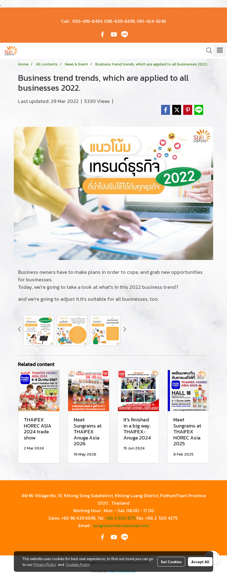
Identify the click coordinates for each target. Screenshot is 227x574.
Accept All (200, 561)
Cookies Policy (78, 564)
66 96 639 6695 (79, 518)
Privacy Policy (44, 564)
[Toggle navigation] (220, 50)
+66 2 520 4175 (120, 518)
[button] (207, 50)
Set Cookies (171, 561)
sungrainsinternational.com (121, 525)
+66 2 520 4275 (161, 518)
